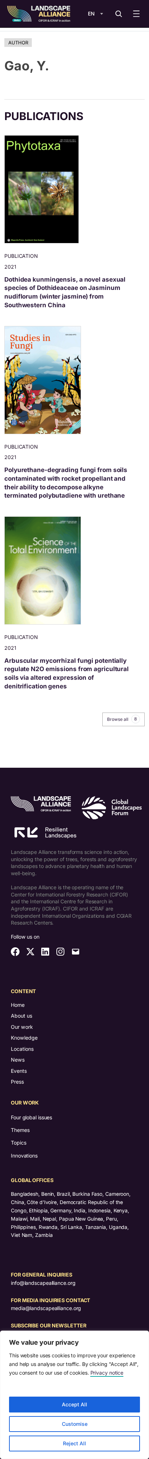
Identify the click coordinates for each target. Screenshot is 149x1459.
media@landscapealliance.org (46, 1308)
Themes (20, 1130)
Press (17, 1082)
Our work (22, 1027)
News (18, 1060)
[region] (74, 1395)
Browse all (122, 719)
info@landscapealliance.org (43, 1283)
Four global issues (31, 1117)
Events (19, 1071)
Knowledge (24, 1038)
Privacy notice (107, 1373)
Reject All (74, 1443)
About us (21, 1016)
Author (18, 42)
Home (18, 1005)
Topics (18, 1143)
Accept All (74, 1404)
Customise (75, 1424)
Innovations (24, 1155)
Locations (22, 1049)
